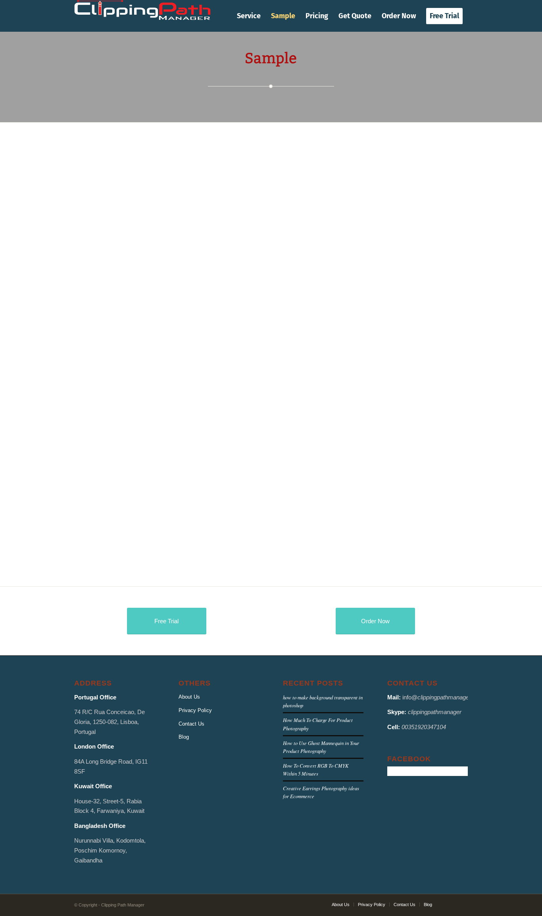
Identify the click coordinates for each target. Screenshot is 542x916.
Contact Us (191, 724)
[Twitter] (462, 904)
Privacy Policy (195, 710)
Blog (184, 737)
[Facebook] (450, 904)
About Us (189, 697)
